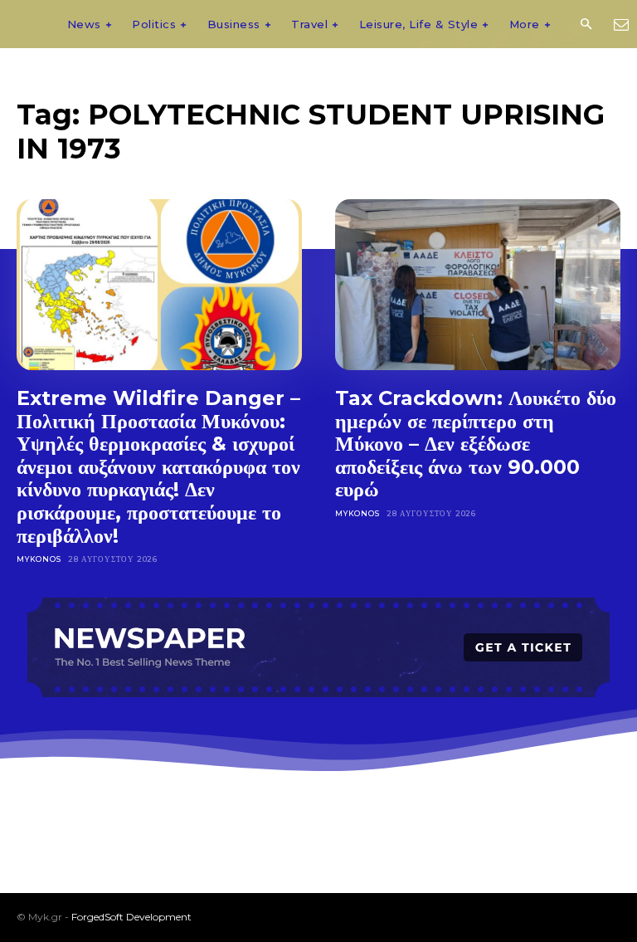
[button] (586, 25)
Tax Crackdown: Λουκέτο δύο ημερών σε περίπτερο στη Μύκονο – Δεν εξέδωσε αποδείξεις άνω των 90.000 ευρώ (475, 443)
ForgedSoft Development (131, 916)
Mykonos (39, 559)
